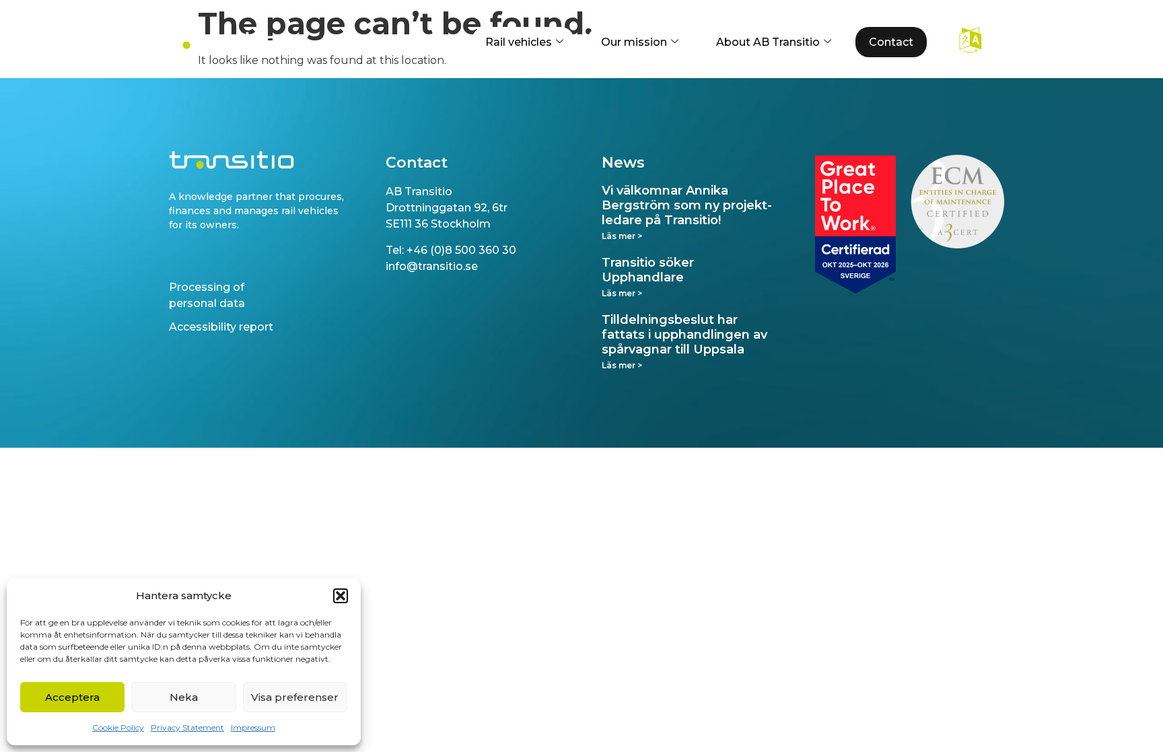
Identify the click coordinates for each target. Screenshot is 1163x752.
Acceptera (72, 697)
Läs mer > (622, 236)
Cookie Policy (118, 727)
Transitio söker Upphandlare (648, 270)
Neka (184, 697)
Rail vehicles (518, 42)
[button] (340, 596)
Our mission (634, 42)
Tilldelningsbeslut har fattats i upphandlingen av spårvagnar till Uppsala (684, 334)
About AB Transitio (768, 42)
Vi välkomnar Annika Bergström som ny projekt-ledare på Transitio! (687, 205)
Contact (891, 42)
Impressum (253, 727)
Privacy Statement (187, 727)
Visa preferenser (295, 697)
